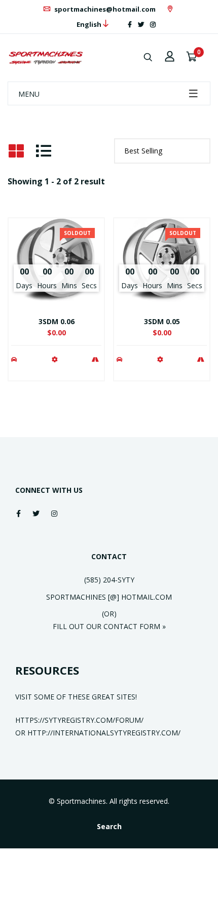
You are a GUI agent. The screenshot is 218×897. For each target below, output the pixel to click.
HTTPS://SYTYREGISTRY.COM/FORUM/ (79, 720)
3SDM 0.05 (162, 321)
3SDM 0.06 (57, 321)
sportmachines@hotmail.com (104, 9)
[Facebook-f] (130, 24)
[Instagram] (153, 24)
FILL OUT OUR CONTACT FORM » (109, 626)
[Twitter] (141, 24)
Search (109, 826)
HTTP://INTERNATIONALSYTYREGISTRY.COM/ (103, 732)
